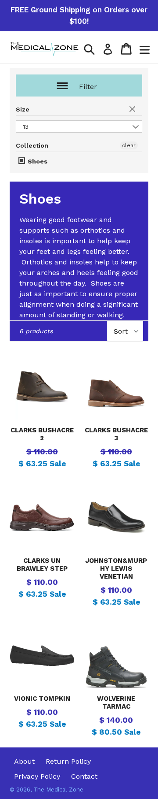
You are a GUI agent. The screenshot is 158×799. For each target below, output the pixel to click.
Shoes (36, 161)
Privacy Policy (37, 776)
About (24, 761)
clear (133, 109)
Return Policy (68, 761)
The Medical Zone (58, 789)
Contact (84, 776)
